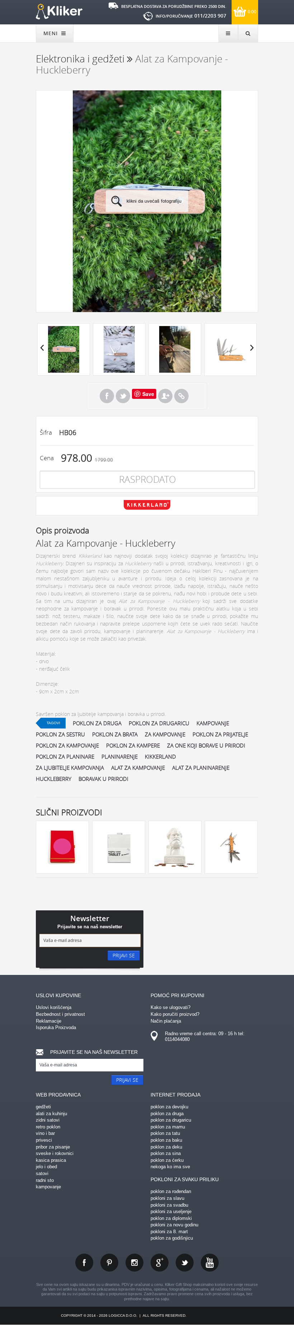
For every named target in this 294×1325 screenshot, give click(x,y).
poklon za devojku (169, 1106)
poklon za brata (115, 734)
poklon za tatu (165, 1133)
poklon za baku (166, 1140)
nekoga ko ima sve (170, 1166)
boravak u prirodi (103, 778)
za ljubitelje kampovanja (70, 767)
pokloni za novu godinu (174, 1224)
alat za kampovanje (138, 767)
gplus (160, 1263)
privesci (44, 1140)
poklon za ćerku (167, 1160)
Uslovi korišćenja (53, 1007)
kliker (59, 11)
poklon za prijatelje (220, 734)
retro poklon (48, 1127)
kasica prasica (51, 1160)
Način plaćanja (166, 1021)
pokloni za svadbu (169, 1205)
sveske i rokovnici (55, 1153)
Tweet (123, 396)
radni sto (45, 1180)
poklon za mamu (168, 1127)
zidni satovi (48, 1120)
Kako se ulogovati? (170, 1007)
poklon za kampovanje (67, 745)
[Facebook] (107, 396)
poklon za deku (166, 1147)
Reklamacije (48, 1021)
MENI (51, 33)
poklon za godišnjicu (172, 1238)
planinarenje (119, 756)
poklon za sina (166, 1153)
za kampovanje (165, 734)
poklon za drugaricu (159, 723)
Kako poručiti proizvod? (175, 1014)
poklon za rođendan (171, 1191)
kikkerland (160, 756)
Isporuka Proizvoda (56, 1027)
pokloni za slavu (167, 1198)
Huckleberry (53, 778)
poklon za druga (97, 723)
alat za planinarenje (200, 767)
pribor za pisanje (53, 1147)
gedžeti (43, 1106)
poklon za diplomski (171, 1218)
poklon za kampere (133, 745)
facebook (84, 1263)
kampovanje (212, 723)
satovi (42, 1173)
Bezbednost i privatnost (60, 1014)
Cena (47, 458)
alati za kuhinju (51, 1113)
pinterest (109, 1263)
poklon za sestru (60, 734)
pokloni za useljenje (171, 1211)
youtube (210, 1263)
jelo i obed (46, 1166)
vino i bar (45, 1133)
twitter (185, 1263)
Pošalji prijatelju (165, 396)
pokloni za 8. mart (169, 1231)
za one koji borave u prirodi (206, 745)
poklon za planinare (65, 756)
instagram (134, 1263)
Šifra (46, 432)
